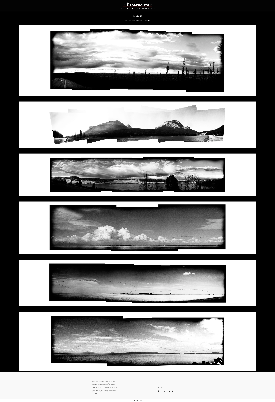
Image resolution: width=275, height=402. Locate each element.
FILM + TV (132, 8)
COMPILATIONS (125, 8)
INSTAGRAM (151, 8)
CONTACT (144, 8)
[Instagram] (173, 391)
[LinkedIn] (165, 391)
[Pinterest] (167, 391)
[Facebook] (159, 391)
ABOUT (138, 8)
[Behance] (176, 391)
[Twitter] (162, 391)
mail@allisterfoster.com (164, 387)
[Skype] (170, 391)
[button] (137, 60)
